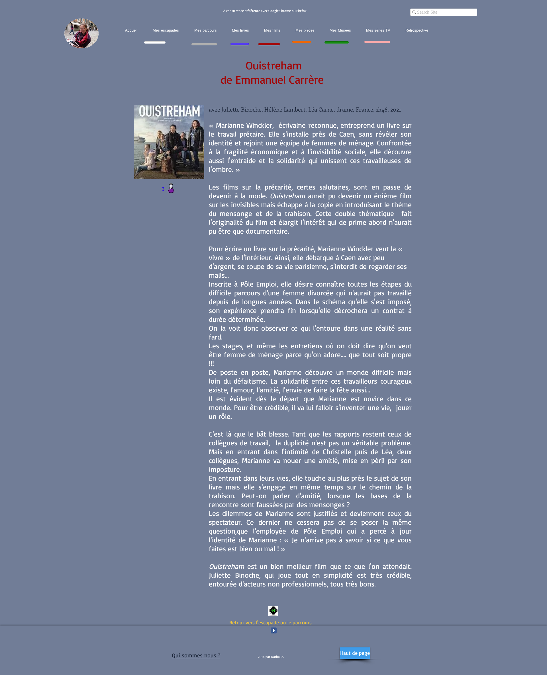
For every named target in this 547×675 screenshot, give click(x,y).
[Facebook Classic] (274, 630)
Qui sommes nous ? (196, 655)
